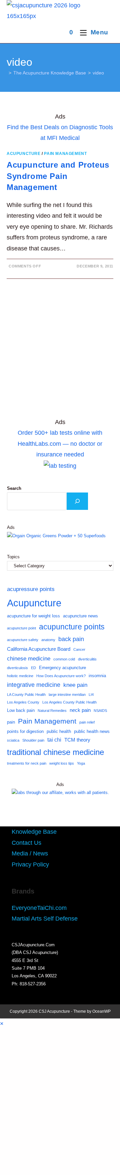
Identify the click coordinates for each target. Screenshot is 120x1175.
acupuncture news (80, 615)
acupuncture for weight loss (33, 615)
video (98, 72)
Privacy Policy (30, 864)
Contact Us (26, 842)
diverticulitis (87, 659)
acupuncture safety (22, 640)
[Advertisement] (60, 351)
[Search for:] (110, 32)
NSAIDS (100, 711)
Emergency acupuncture (62, 667)
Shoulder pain (33, 740)
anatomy (48, 640)
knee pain (75, 684)
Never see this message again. (60, 1161)
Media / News (30, 853)
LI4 (91, 695)
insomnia (97, 675)
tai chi (54, 740)
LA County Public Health (26, 695)
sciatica (13, 740)
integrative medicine (33, 684)
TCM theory (77, 740)
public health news (92, 731)
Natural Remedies (52, 711)
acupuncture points (72, 626)
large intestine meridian (67, 695)
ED (33, 668)
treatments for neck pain (26, 763)
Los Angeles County (23, 702)
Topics (13, 556)
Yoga (81, 763)
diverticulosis (17, 668)
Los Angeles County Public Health (69, 702)
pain (11, 722)
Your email (24, 1115)
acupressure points (31, 589)
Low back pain (21, 710)
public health (59, 731)
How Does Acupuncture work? (61, 676)
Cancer (79, 649)
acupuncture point (21, 628)
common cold (64, 659)
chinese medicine (28, 658)
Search (14, 488)
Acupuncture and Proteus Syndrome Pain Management (58, 176)
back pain (71, 639)
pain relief (87, 722)
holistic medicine (20, 676)
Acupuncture (24, 153)
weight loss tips (61, 763)
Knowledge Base (34, 831)
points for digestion (25, 731)
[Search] (77, 501)
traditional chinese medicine (55, 752)
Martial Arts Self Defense (45, 918)
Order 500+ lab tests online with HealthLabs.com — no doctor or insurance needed (60, 443)
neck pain (80, 710)
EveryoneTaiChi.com (39, 908)
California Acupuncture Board (38, 649)
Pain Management (65, 153)
